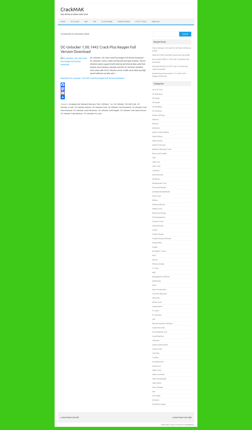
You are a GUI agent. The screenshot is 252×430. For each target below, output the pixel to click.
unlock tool (156, 366)
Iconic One (165, 425)
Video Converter (158, 374)
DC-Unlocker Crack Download (119, 107)
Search (185, 34)
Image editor (157, 243)
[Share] (104, 97)
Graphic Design (124, 21)
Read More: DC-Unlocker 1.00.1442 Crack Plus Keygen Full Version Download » (93, 78)
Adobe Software (158, 115)
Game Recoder (158, 226)
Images (155, 247)
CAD (94, 21)
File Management (158, 217)
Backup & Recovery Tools (91, 104)
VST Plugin (74, 21)
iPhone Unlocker (158, 264)
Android (155, 124)
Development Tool (159, 183)
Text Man (155, 353)
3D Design (156, 102)
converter (156, 170)
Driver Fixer (156, 196)
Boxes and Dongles (159, 153)
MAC (86, 21)
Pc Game (155, 311)
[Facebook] (104, 85)
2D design (156, 98)
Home (63, 21)
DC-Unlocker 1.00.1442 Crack (125, 104)
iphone (155, 260)
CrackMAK (72, 9)
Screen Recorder (158, 328)
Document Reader (159, 187)
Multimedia (156, 281)
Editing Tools (157, 209)
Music (154, 285)
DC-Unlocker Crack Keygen (109, 110)
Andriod (155, 119)
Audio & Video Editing (160, 132)
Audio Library (157, 141)
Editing (155, 200)
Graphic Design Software (161, 238)
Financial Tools (158, 221)
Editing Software (158, 204)
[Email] (104, 93)
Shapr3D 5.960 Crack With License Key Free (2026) (171, 55)
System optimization (160, 345)
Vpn (153, 391)
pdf (153, 319)
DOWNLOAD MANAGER (161, 192)
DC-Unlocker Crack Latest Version (133, 110)
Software (105, 104)
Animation (156, 128)
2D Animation (157, 94)
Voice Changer (157, 387)
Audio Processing (158, 145)
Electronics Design (159, 213)
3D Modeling (157, 107)
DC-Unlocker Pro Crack (93, 113)
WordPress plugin (159, 404)
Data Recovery (157, 175)
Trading (155, 357)
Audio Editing (157, 136)
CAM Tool (156, 162)
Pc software (156, 315)
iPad (154, 255)
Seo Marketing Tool (159, 332)
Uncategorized (74, 104)
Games (155, 230)
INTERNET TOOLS (159, 251)
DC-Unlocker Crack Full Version (85, 110)
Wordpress (189, 425)
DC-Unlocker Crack (100, 107)
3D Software (106, 21)
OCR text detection (159, 294)
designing (155, 179)
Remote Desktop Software (162, 323)
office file (155, 298)
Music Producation (159, 289)
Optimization (157, 306)
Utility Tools (140, 21)
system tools (157, 349)
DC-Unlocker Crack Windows (72, 113)
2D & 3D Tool (157, 90)
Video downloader (159, 379)
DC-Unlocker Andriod (83, 107)
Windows (155, 21)
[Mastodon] (104, 89)
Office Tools (157, 302)
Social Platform (158, 336)
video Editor (157, 383)
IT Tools (155, 268)
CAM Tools (156, 166)
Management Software (161, 277)
